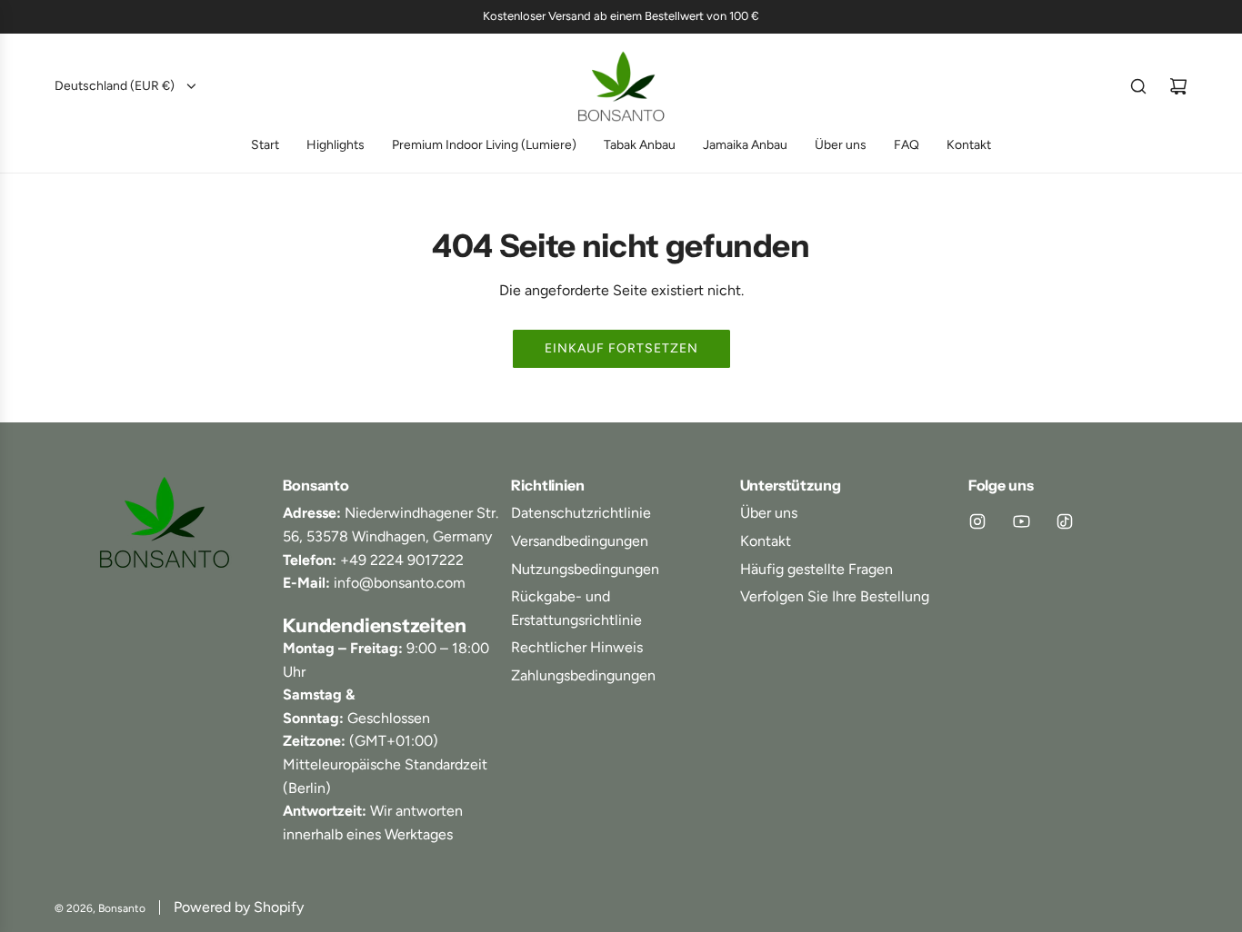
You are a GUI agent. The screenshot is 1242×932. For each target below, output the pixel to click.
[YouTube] (1021, 521)
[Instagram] (977, 521)
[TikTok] (1065, 521)
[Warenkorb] (1178, 86)
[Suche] (1138, 86)
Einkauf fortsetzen (621, 348)
